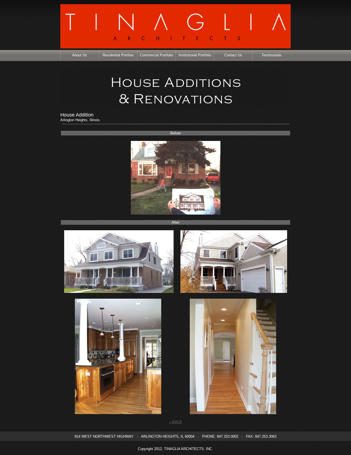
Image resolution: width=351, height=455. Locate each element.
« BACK (175, 422)
